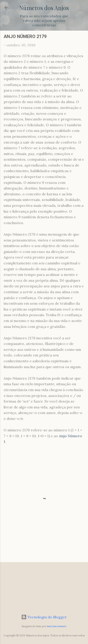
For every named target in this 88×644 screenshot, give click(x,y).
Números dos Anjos (44, 7)
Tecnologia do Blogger (47, 617)
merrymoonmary (57, 626)
